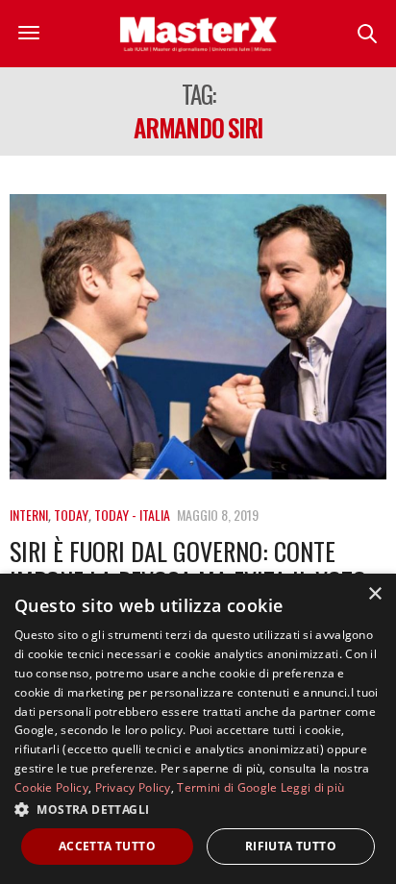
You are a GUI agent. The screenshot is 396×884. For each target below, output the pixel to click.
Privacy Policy (133, 787)
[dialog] (198, 729)
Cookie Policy (51, 787)
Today (71, 514)
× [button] (374, 594)
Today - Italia (132, 514)
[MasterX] (198, 33)
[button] (198, 809)
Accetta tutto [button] (107, 846)
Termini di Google (227, 787)
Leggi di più (313, 787)
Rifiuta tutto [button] (290, 846)
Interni (29, 514)
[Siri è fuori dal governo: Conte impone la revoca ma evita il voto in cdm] (198, 336)
